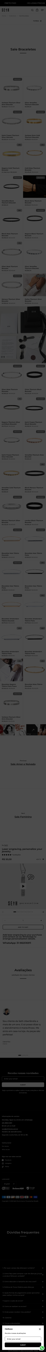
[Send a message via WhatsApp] (42, 1348)
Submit (23, 1345)
